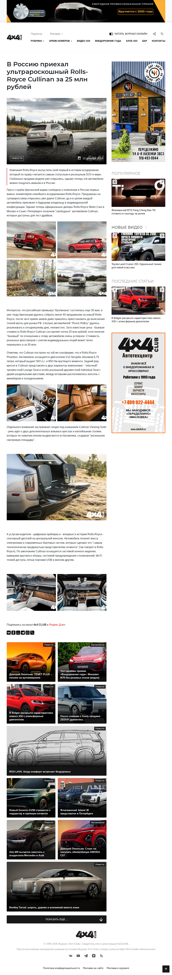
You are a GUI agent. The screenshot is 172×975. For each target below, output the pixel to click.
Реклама (55, 33)
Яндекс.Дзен (57, 624)
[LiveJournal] (32, 633)
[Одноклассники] (13, 633)
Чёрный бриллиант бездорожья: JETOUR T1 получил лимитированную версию (137, 212)
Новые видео (130, 227)
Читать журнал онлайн (128, 34)
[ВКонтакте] (9, 633)
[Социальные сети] (154, 34)
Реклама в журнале (118, 968)
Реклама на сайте (93, 968)
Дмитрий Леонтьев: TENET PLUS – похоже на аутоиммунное (138, 320)
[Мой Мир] (18, 633)
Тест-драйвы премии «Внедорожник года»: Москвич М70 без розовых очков (136, 266)
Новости (17, 158)
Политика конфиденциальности (61, 968)
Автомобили (97, 645)
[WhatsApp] (28, 633)
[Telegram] (23, 633)
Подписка (36, 33)
